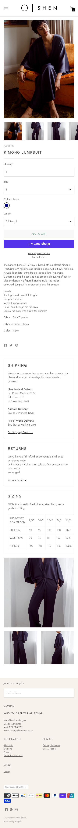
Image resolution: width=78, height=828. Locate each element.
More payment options (39, 253)
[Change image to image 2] (35, 131)
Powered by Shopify (12, 821)
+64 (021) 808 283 (13, 727)
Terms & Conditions (13, 755)
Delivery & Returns (51, 745)
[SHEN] (39, 8)
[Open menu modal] (6, 8)
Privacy (7, 752)
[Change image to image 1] (13, 131)
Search (7, 772)
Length (7, 213)
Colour (8, 199)
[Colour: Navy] (6, 205)
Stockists (8, 748)
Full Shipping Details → (20, 432)
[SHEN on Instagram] (16, 809)
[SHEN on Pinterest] (11, 809)
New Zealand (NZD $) (14, 786)
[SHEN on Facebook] (6, 809)
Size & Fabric (49, 748)
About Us (8, 745)
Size (6, 181)
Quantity (8, 163)
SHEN (23, 817)
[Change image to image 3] (57, 131)
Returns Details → (17, 480)
